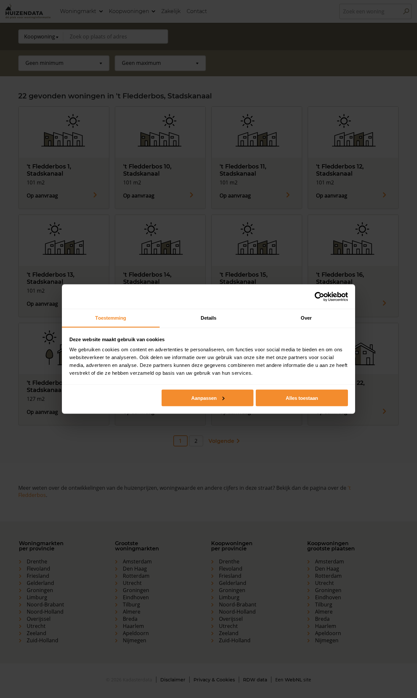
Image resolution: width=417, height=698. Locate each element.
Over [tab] (306, 318)
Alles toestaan (302, 397)
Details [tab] (209, 318)
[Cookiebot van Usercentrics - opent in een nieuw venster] (319, 296)
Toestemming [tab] (110, 318)
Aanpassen (204, 397)
